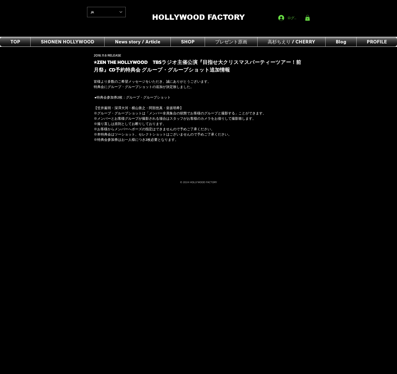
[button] (307, 18)
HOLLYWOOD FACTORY (199, 17)
